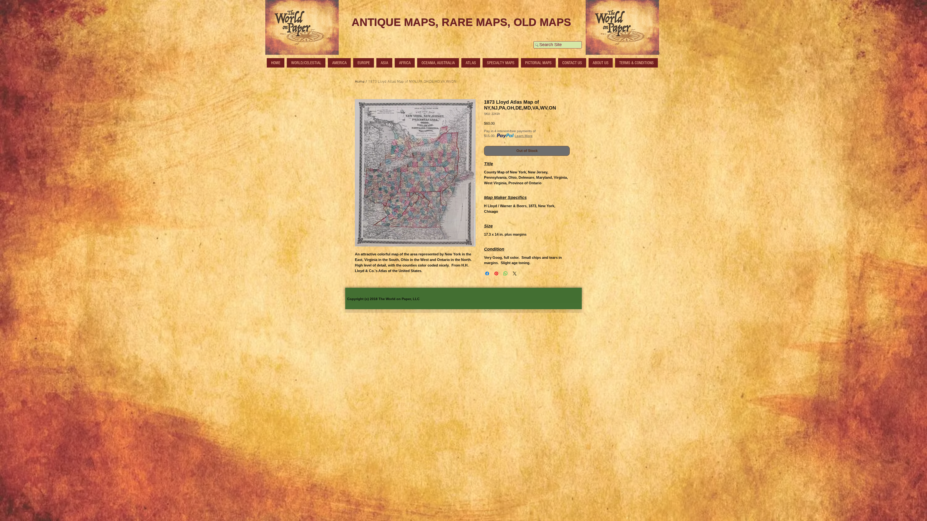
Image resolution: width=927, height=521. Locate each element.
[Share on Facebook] (487, 273)
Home (360, 81)
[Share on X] (515, 273)
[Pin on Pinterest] (496, 273)
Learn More (524, 136)
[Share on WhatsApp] (505, 273)
